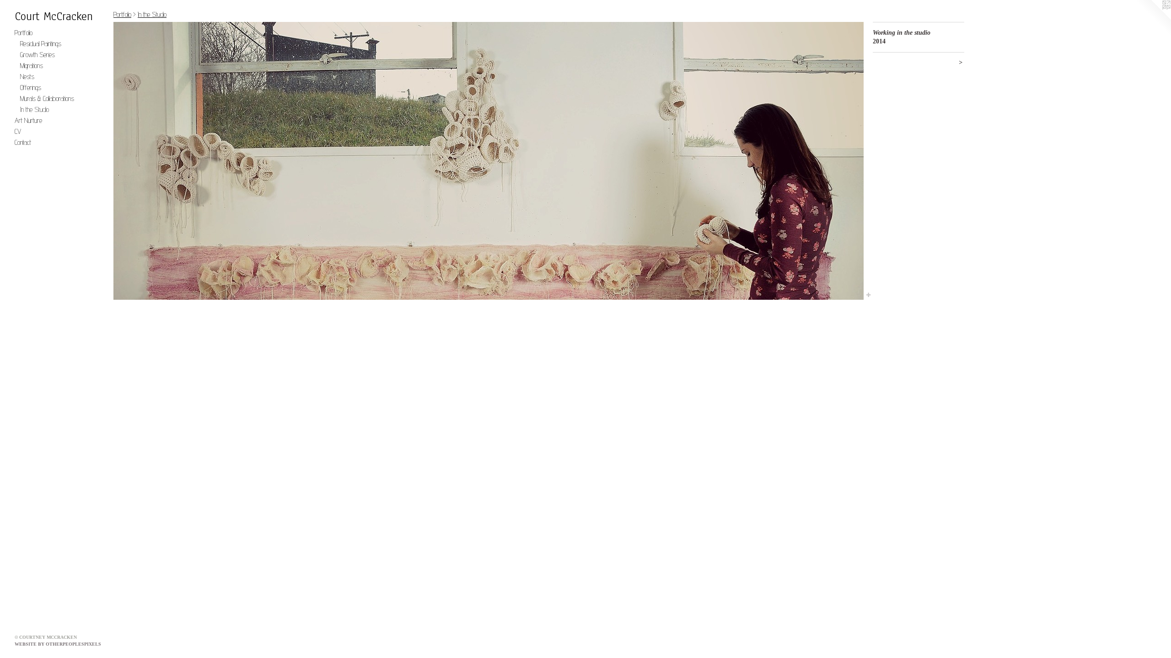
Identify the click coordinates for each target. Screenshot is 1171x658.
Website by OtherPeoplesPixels (58, 644)
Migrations (31, 65)
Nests (27, 76)
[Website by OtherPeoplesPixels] (1152, 18)
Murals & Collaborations (47, 98)
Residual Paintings (40, 43)
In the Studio (34, 109)
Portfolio (23, 32)
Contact (23, 142)
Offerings (30, 87)
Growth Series (37, 54)
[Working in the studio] (488, 161)
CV (18, 131)
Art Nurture (28, 120)
